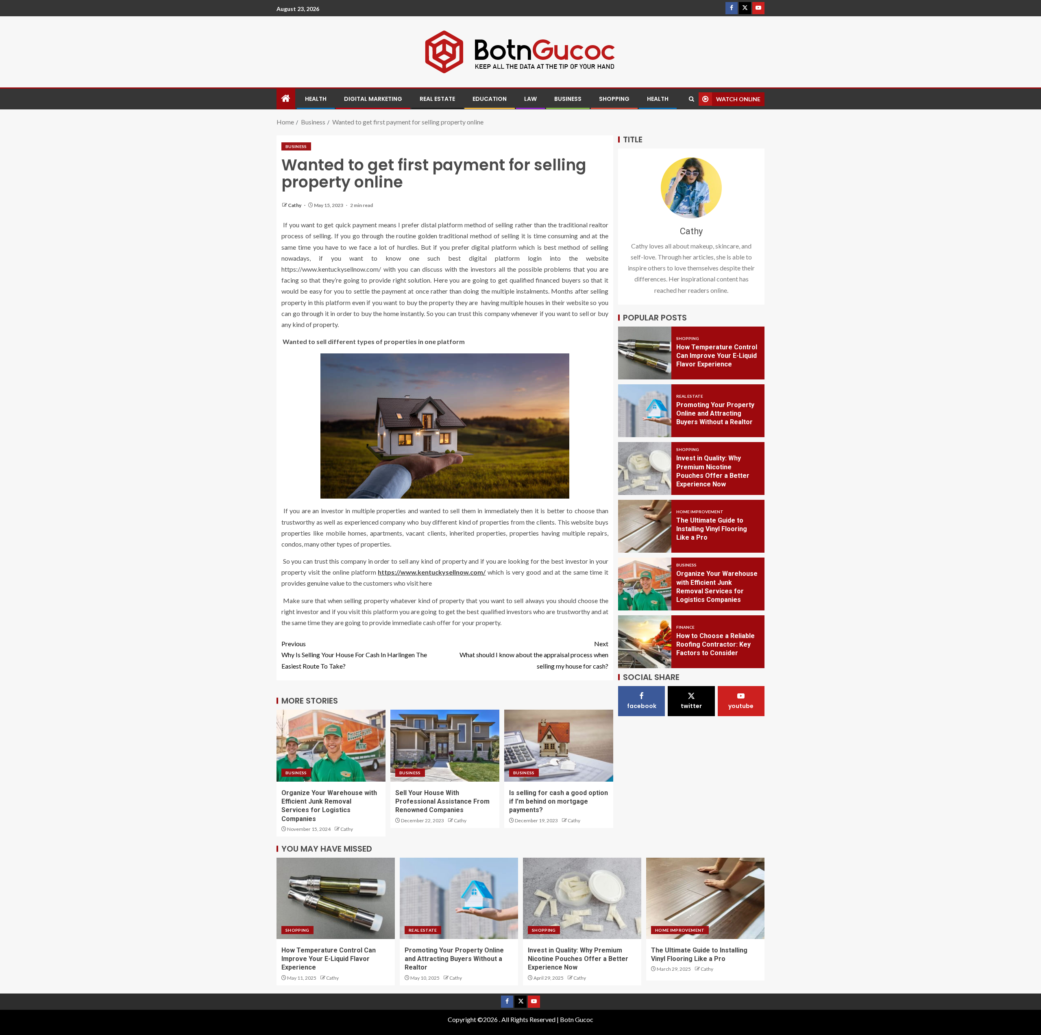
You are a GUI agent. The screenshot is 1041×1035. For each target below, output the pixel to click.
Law (530, 99)
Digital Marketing (373, 99)
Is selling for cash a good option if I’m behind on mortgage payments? (558, 801)
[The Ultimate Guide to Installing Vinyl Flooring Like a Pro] (644, 526)
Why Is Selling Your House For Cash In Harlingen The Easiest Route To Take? (354, 654)
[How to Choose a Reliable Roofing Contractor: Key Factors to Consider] (644, 641)
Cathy (295, 205)
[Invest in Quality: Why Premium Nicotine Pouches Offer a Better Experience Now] (644, 468)
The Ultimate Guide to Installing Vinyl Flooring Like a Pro (711, 529)
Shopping (614, 99)
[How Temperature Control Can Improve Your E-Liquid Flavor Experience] (644, 353)
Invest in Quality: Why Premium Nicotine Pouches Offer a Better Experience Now (578, 959)
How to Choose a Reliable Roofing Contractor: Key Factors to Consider (715, 645)
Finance (685, 627)
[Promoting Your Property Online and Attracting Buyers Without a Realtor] (644, 410)
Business (567, 99)
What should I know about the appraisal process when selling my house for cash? (534, 654)
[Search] (691, 99)
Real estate (437, 99)
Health (316, 99)
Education (490, 99)
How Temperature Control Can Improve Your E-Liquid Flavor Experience (716, 356)
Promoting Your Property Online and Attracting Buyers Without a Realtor (715, 414)
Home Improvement (699, 512)
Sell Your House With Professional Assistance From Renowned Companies (442, 801)
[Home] (285, 99)
